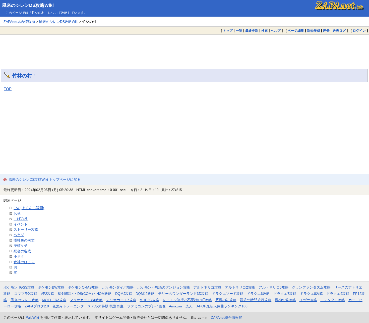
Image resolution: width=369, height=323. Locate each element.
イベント (21, 224)
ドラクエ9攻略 (337, 294)
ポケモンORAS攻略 (83, 287)
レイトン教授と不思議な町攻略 (187, 300)
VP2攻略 (47, 294)
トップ (228, 30)
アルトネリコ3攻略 (274, 287)
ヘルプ (276, 30)
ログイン (359, 30)
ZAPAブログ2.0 (37, 306)
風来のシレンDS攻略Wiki (28, 5)
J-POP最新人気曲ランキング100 (222, 306)
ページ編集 (296, 30)
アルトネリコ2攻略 (240, 287)
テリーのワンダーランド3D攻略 (183, 294)
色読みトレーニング (68, 306)
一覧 (239, 30)
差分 (326, 30)
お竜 (17, 213)
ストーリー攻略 (26, 229)
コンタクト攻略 (332, 300)
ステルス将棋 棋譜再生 (105, 306)
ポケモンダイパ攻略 (118, 287)
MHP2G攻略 (149, 300)
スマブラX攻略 (25, 294)
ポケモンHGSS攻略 (19, 287)
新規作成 (313, 30)
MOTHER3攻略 (54, 300)
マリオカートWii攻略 (86, 300)
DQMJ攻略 (123, 294)
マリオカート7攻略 (121, 300)
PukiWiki (32, 317)
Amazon (175, 306)
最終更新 (251, 30)
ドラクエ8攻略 (311, 294)
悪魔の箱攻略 (225, 300)
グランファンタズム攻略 (311, 287)
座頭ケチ (21, 246)
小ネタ (19, 256)
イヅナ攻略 (308, 300)
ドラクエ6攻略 (258, 294)
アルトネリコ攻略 (207, 287)
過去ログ (339, 30)
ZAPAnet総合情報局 (19, 22)
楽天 (189, 306)
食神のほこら (24, 262)
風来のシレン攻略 (25, 300)
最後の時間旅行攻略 (255, 300)
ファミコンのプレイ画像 (146, 306)
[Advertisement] (184, 47)
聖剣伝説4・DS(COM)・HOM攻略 (85, 294)
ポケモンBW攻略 (51, 287)
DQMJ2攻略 (145, 294)
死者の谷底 (22, 251)
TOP (8, 89)
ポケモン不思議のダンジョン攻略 (163, 287)
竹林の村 (22, 75)
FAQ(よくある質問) (29, 208)
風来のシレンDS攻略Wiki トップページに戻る (45, 179)
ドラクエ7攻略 (284, 294)
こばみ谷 (21, 219)
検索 (264, 30)
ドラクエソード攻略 (227, 294)
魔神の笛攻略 (285, 300)
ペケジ (19, 235)
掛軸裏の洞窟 (24, 240)
